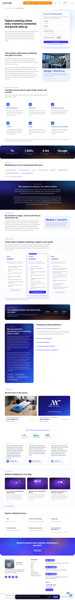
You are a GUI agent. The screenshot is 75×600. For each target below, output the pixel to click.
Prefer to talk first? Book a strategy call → (56, 44)
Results (38, 3)
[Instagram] (9, 577)
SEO (8, 108)
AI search (15, 108)
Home (6, 8)
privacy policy (37, 596)
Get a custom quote (15, 290)
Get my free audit (56, 42)
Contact (32, 570)
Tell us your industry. (17, 176)
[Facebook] (13, 577)
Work (33, 3)
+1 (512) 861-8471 (50, 585)
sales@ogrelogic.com (50, 586)
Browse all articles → (9, 506)
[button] (72, 3)
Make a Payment (34, 572)
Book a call (49, 589)
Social (30, 126)
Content (9, 126)
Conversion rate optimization (59, 126)
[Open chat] (70, 595)
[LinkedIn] (6, 577)
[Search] (59, 3)
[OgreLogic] (6, 3)
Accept (55, 596)
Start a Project (37, 550)
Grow (14, 8)
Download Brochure (35, 574)
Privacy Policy (63, 596)
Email (52, 108)
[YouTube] (16, 577)
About (48, 3)
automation (60, 108)
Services (27, 3)
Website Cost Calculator (36, 575)
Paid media (32, 108)
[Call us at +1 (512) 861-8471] (55, 3)
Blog (43, 3)
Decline (49, 596)
